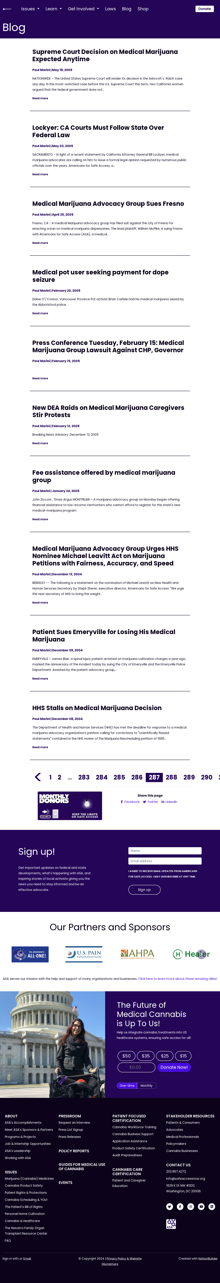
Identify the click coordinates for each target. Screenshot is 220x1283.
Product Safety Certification (133, 1148)
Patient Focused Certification (129, 1118)
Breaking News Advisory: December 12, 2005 (65, 434)
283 (84, 777)
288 (171, 777)
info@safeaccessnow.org (185, 1178)
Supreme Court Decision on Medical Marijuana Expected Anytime (105, 55)
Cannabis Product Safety (24, 1185)
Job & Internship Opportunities (28, 1144)
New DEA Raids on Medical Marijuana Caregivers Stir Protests (108, 411)
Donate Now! (174, 1067)
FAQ (8, 1240)
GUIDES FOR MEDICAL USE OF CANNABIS (82, 1166)
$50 (126, 1056)
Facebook (132, 802)
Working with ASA (18, 1158)
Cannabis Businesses (182, 1151)
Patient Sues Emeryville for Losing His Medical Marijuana (103, 636)
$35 (146, 1056)
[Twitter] (169, 1207)
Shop (143, 9)
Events (65, 1182)
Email (27, 1259)
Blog (126, 9)
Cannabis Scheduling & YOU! (26, 1200)
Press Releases (70, 1137)
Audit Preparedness (127, 1155)
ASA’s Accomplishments (23, 1122)
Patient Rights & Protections (26, 1193)
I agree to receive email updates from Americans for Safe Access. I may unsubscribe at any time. (162, 873)
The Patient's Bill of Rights (24, 1207)
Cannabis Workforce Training (134, 1127)
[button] (18, 954)
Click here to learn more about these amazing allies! (177, 979)
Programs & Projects (20, 1137)
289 (189, 777)
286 (137, 777)
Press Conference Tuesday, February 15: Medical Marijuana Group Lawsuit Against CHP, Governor (108, 346)
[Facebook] (180, 1207)
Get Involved (82, 9)
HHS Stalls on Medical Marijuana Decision (97, 708)
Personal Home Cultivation (25, 1214)
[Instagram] (190, 1207)
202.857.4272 (176, 1171)
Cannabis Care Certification (127, 1171)
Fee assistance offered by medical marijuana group (103, 476)
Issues (28, 9)
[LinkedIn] (211, 1207)
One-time (127, 1085)
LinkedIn (171, 802)
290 (206, 777)
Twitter (152, 802)
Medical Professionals (182, 1137)
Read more (40, 98)
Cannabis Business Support (132, 1134)
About (11, 1116)
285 (119, 777)
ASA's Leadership (17, 1151)
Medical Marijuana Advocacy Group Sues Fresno (108, 203)
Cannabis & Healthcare (22, 1221)
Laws (110, 9)
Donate (204, 8)
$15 (183, 1056)
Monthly (147, 1085)
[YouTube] (201, 1207)
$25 (165, 1056)
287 (154, 777)
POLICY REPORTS (74, 1151)
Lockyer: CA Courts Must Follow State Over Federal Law (98, 131)
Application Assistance (129, 1141)
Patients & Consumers (183, 1122)
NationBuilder (208, 1259)
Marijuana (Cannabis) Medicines (29, 1178)
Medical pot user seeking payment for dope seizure (100, 276)
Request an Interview (74, 1122)
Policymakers (176, 1144)
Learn (52, 9)
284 (101, 777)
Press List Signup (71, 1130)
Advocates (174, 1130)
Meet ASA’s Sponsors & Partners (29, 1130)
